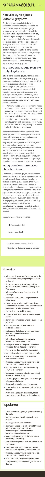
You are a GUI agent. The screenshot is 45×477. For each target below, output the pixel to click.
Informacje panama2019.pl (22, 244)
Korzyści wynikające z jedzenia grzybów (17, 17)
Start (9, 244)
